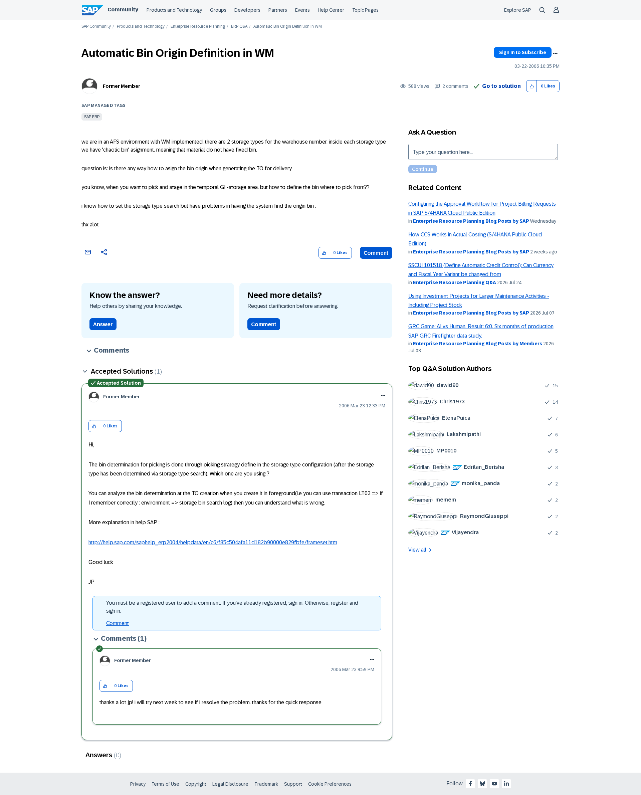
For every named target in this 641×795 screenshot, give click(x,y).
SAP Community (96, 26)
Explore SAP (517, 10)
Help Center (331, 10)
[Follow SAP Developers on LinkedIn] (506, 783)
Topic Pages (365, 10)
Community (123, 9)
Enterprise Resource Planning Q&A (454, 282)
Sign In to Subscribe (522, 52)
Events (302, 10)
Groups (218, 10)
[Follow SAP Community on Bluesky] (482, 783)
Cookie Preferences (330, 784)
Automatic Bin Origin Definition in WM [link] (287, 26)
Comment (376, 253)
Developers (247, 10)
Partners (277, 10)
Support (293, 784)
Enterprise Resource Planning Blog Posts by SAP (471, 221)
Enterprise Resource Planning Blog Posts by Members (477, 343)
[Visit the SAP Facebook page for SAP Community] (470, 783)
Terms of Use (165, 784)
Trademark (266, 784)
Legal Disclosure (230, 784)
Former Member (121, 86)
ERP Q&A (239, 26)
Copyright (195, 784)
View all (417, 550)
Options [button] (555, 53)
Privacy (138, 784)
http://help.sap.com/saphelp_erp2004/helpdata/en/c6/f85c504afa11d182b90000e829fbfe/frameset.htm (212, 542)
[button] (531, 86)
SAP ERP (91, 117)
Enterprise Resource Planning (198, 26)
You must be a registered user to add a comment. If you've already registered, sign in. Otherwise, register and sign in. (232, 607)
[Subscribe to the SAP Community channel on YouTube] (494, 783)
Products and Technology (174, 10)
